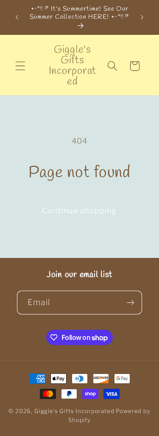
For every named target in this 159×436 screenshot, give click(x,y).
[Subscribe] (130, 302)
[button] (20, 66)
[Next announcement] (142, 17)
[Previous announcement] (17, 17)
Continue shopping (79, 210)
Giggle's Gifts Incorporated (74, 411)
